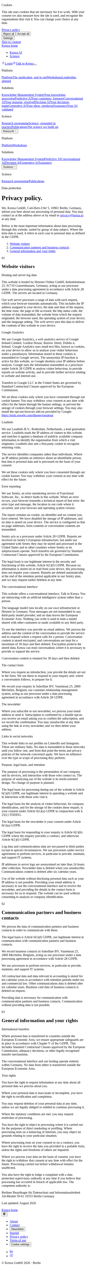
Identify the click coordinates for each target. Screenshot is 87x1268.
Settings (8, 38)
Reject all (8, 33)
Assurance (45, 162)
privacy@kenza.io (71, 215)
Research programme (15, 181)
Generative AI (29, 162)
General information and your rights (32, 251)
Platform (7, 145)
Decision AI (12, 162)
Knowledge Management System (23, 159)
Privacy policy (11, 29)
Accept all (23, 33)
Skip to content (11, 42)
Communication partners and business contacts (39, 247)
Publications (36, 181)
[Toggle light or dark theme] (4, 1214)
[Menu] (35, 64)
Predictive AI (52, 159)
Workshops (20, 145)
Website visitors (20, 243)
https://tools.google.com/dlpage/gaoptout (27, 415)
